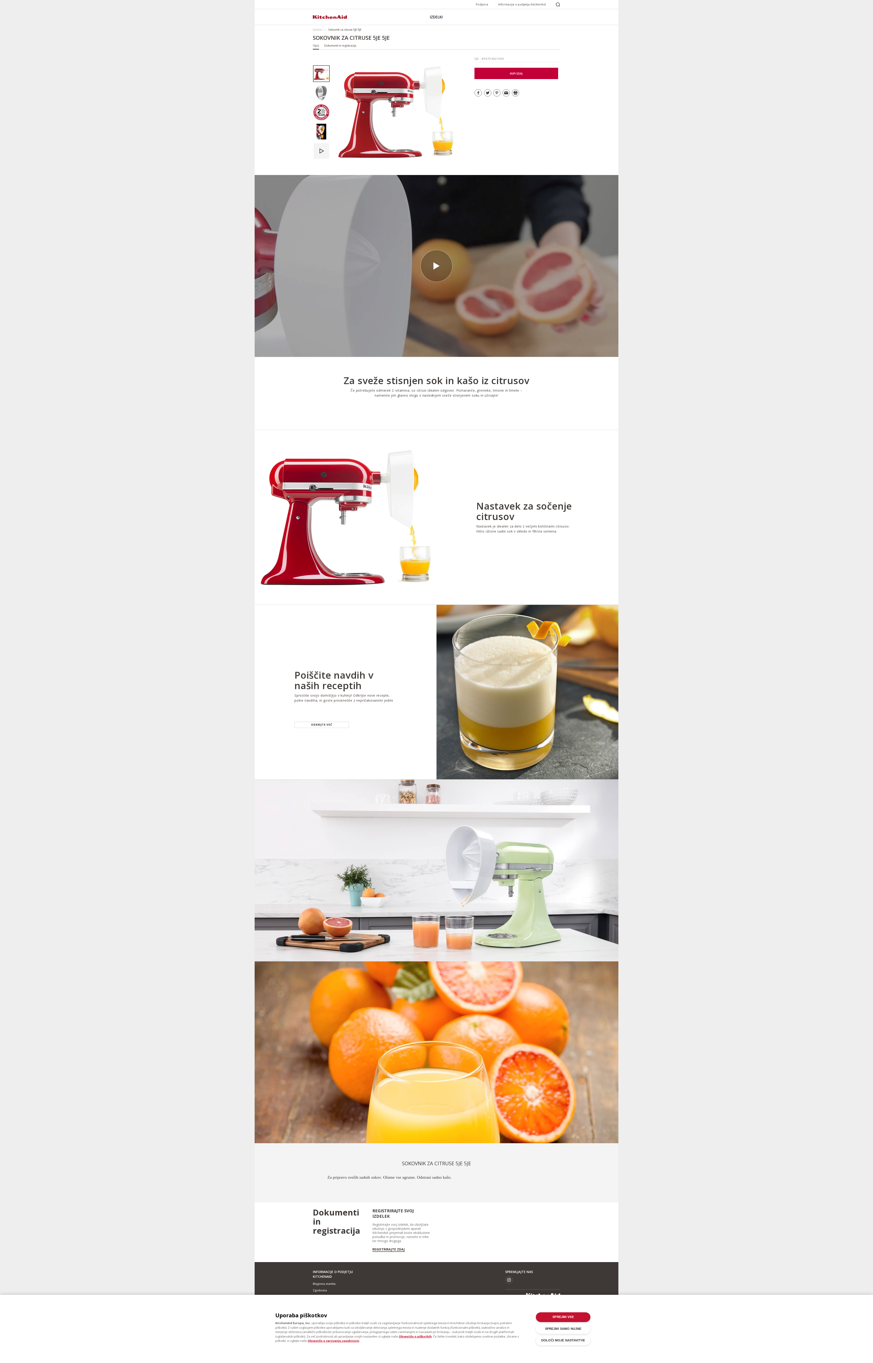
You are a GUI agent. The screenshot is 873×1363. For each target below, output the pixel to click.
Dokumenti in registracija (340, 46)
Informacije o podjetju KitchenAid (522, 4)
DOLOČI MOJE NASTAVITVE (563, 1340)
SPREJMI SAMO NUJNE (563, 1328)
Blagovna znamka (324, 1284)
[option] (321, 73)
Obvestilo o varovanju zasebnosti (333, 1341)
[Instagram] (509, 1280)
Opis (316, 46)
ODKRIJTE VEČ (321, 725)
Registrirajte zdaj (388, 1249)
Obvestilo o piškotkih (415, 1336)
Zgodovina (320, 1290)
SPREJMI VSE (563, 1317)
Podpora (482, 4)
